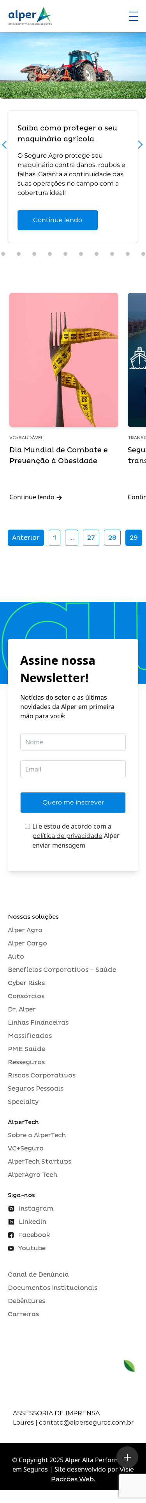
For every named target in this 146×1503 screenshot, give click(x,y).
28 (112, 538)
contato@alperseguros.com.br (86, 1422)
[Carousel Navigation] (73, 147)
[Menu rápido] (127, 1457)
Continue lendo (57, 220)
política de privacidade (67, 835)
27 (91, 538)
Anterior (26, 538)
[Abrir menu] (133, 16)
